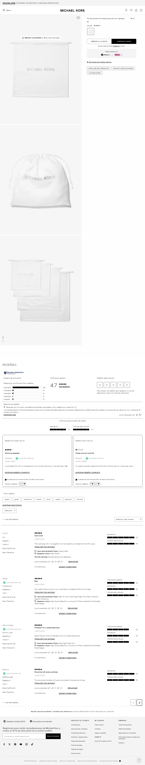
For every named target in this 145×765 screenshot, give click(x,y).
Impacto (121, 743)
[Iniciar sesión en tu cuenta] (136, 10)
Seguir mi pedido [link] (100, 733)
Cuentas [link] (97, 729)
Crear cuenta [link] (99, 725)
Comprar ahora (124, 41)
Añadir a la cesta (99, 41)
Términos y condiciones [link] (67, 761)
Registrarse (53, 736)
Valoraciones (95, 73)
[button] (138, 760)
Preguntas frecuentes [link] (78, 741)
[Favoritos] (131, 10)
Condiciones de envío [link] (78, 733)
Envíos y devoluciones (123, 68)
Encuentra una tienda (42, 721)
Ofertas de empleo (125, 729)
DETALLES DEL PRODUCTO (99, 68)
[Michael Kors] (72, 10)
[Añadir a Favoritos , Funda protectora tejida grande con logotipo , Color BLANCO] (78, 18)
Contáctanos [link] (75, 725)
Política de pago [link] (76, 745)
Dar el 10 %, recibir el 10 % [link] (103, 741)
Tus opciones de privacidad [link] (108, 761)
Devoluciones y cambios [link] (79, 729)
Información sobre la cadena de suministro (129, 738)
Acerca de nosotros (125, 725)
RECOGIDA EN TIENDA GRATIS (100, 62)
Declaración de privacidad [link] (48, 761)
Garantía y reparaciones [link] (79, 737)
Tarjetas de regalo (77, 749)
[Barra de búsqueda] (126, 10)
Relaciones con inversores (127, 733)
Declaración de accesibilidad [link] (87, 761)
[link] (4, 744)
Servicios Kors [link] (75, 753)
